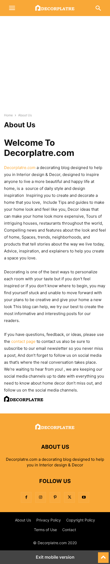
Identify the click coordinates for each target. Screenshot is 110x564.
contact (18, 341)
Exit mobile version (55, 557)
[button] (12, 8)
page (30, 341)
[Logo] (55, 430)
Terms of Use (45, 529)
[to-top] (103, 555)
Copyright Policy (80, 520)
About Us (23, 520)
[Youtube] (83, 497)
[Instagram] (40, 497)
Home (8, 115)
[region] (55, 67)
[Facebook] (26, 497)
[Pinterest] (55, 497)
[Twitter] (69, 497)
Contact (69, 529)
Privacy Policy (48, 520)
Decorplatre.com (20, 167)
